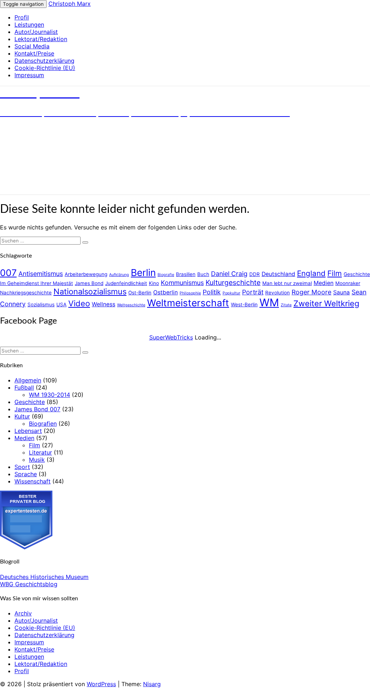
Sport (22, 466)
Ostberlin (165, 292)
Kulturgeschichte (233, 282)
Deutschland (278, 274)
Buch (203, 274)
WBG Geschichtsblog (28, 584)
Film (334, 273)
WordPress (101, 684)
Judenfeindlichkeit (126, 283)
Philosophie (190, 293)
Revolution (277, 292)
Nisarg (152, 684)
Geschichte (357, 274)
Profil (21, 17)
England (311, 273)
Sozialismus (41, 304)
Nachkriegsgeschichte (26, 292)
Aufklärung (119, 274)
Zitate (286, 305)
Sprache (25, 474)
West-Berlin (244, 304)
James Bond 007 (37, 409)
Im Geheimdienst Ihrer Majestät (36, 283)
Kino (154, 283)
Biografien (43, 423)
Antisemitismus (40, 273)
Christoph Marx (69, 3)
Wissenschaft (32, 481)
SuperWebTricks (171, 337)
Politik (212, 292)
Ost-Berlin (139, 292)
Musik (37, 459)
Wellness (103, 304)
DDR (254, 274)
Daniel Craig (229, 273)
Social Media (32, 46)
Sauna (341, 292)
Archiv (23, 613)
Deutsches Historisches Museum (44, 576)
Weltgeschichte (131, 305)
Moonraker (347, 283)
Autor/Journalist (36, 31)
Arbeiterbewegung (86, 274)
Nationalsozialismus (89, 291)
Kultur (22, 416)
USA (61, 304)
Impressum (29, 75)
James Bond (89, 283)
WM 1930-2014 (49, 394)
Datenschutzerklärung (44, 60)
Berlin (143, 272)
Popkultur (231, 293)
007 (8, 272)
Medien (324, 283)
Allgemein (27, 380)
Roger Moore (311, 292)
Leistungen (29, 24)
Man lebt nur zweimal (287, 283)
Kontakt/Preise (34, 53)
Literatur (40, 452)
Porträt (252, 292)
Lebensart (28, 430)
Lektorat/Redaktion (40, 39)
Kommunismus (182, 282)
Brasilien (185, 274)
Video (79, 303)
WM (269, 302)
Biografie (166, 274)
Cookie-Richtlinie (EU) (44, 67)
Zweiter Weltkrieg (326, 303)
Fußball (24, 387)
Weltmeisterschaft (188, 302)
